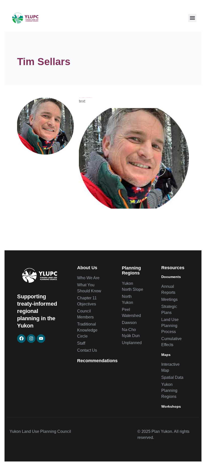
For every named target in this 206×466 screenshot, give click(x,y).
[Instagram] (31, 338)
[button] (192, 18)
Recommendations (97, 360)
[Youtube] (41, 338)
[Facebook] (21, 338)
